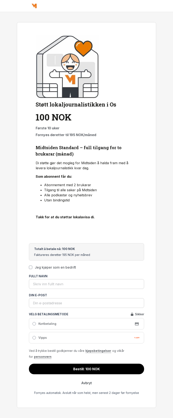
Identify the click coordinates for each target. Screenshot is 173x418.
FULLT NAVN (38, 276)
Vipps (42, 337)
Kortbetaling (47, 323)
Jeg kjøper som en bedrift (55, 267)
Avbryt (86, 383)
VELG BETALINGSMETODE (48, 314)
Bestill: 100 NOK (86, 369)
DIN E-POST (38, 295)
